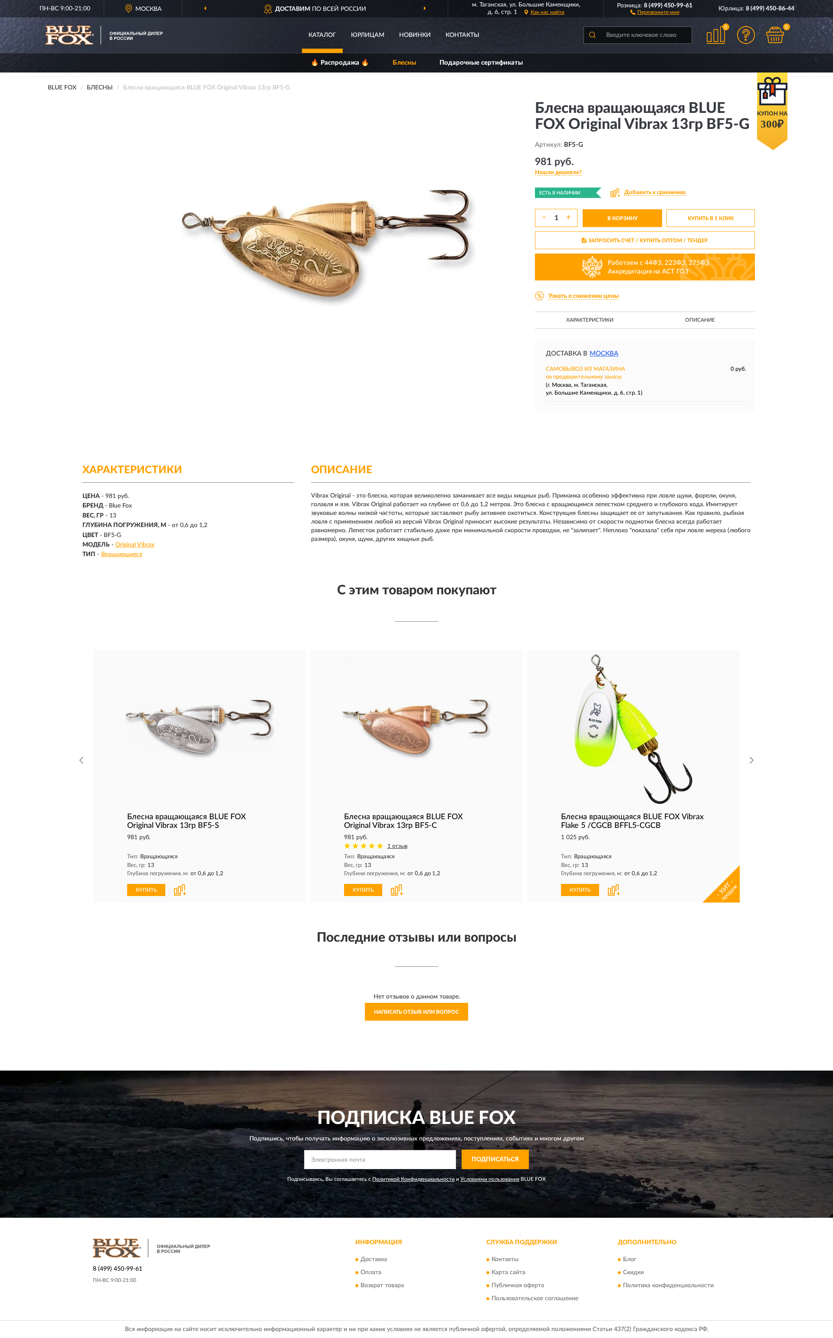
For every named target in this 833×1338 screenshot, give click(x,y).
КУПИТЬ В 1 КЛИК (711, 218)
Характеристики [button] (589, 320)
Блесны (404, 62)
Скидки (633, 1272)
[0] (775, 35)
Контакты (462, 35)
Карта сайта (508, 1272)
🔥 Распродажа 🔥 (340, 62)
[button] (654, 11)
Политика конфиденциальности (668, 1285)
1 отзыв (397, 846)
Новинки (415, 35)
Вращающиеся (121, 554)
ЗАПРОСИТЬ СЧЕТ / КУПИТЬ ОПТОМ (648, 240)
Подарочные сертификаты (481, 62)
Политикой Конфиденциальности (413, 1179)
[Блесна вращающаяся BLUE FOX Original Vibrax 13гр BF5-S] (200, 729)
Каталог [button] (322, 35)
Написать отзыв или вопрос (416, 1012)
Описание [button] (700, 320)
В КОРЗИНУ (622, 218)
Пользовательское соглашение (535, 1298)
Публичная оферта (518, 1285)
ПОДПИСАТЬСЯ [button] (495, 1160)
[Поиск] (592, 35)
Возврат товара (382, 1285)
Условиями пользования (489, 1179)
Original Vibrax (134, 545)
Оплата (371, 1272)
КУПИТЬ (146, 890)
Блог (629, 1259)
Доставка (374, 1259)
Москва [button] (604, 353)
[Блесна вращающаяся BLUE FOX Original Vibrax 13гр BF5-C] (416, 729)
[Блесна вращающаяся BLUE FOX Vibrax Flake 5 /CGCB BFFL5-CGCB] (633, 729)
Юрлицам (367, 35)
